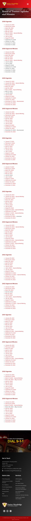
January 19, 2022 (9, 258)
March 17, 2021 (9, 321)
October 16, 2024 (9, 156)
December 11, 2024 (10, 160)
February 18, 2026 (10, 26)
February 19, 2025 (10, 85)
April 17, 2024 (8, 146)
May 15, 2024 (8, 148)
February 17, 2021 (9, 320)
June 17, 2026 (8, 35)
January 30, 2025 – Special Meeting (14, 83)
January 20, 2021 (9, 318)
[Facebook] (4, 511)
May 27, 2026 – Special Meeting (13, 33)
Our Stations (5, 485)
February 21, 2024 (10, 143)
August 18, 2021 (9, 329)
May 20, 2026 (9, 31)
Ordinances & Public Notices (7, 481)
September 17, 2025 (10, 98)
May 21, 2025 (8, 120)
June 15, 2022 (9, 266)
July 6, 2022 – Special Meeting (13, 268)
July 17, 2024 (8, 151)
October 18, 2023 (9, 215)
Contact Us (5, 496)
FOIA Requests (6, 479)
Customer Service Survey (21, 495)
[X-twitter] (7, 511)
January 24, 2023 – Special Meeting (14, 196)
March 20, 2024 (9, 145)
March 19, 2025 (9, 86)
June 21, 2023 (9, 205)
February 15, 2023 (10, 198)
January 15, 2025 (9, 81)
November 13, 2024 (10, 158)
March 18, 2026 (9, 28)
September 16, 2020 (10, 389)
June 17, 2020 (8, 384)
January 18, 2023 (9, 195)
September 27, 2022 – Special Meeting (15, 274)
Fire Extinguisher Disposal (19, 492)
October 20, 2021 (9, 334)
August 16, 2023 (9, 208)
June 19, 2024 (9, 150)
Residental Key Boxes (20, 485)
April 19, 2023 (8, 201)
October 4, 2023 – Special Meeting (14, 213)
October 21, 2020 (9, 391)
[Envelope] (10, 511)
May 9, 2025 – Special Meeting (13, 90)
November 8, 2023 (10, 216)
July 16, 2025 (8, 95)
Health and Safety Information (20, 498)
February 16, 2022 (10, 260)
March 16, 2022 (9, 261)
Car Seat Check (19, 483)
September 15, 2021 (10, 333)
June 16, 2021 (8, 326)
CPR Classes (18, 479)
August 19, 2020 (9, 388)
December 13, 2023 (10, 218)
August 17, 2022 (9, 271)
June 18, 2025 (9, 122)
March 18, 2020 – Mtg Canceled (13, 380)
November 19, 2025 (10, 103)
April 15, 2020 (9, 381)
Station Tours (5, 489)
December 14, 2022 (10, 279)
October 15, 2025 (9, 99)
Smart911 (17, 481)
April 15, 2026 (9, 30)
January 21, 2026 (9, 25)
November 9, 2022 (10, 278)
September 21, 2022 (10, 273)
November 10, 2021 (10, 336)
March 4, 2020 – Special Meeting (13, 378)
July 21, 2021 (8, 328)
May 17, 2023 (8, 203)
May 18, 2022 (8, 265)
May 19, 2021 (8, 325)
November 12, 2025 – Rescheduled (14, 101)
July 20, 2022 (8, 270)
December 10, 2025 (10, 104)
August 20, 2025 (9, 96)
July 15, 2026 (8, 36)
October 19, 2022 (9, 276)
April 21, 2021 (8, 323)
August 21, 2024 (9, 153)
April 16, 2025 (9, 88)
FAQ (3, 493)
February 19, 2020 (10, 376)
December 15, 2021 (10, 338)
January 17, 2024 (9, 141)
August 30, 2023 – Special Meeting (14, 210)
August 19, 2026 (9, 38)
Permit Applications (7, 487)
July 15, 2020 (8, 386)
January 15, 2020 (9, 375)
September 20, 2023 (10, 211)
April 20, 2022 (9, 263)
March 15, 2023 (9, 200)
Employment (5, 491)
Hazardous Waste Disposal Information (20, 488)
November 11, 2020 (10, 393)
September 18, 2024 (10, 155)
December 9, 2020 (10, 394)
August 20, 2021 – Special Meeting (14, 331)
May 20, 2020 (9, 383)
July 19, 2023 (8, 206)
